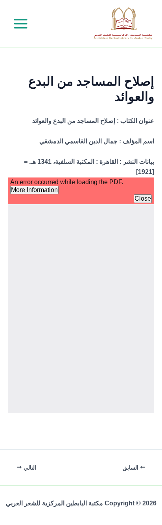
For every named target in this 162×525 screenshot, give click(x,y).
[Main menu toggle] (20, 24)
